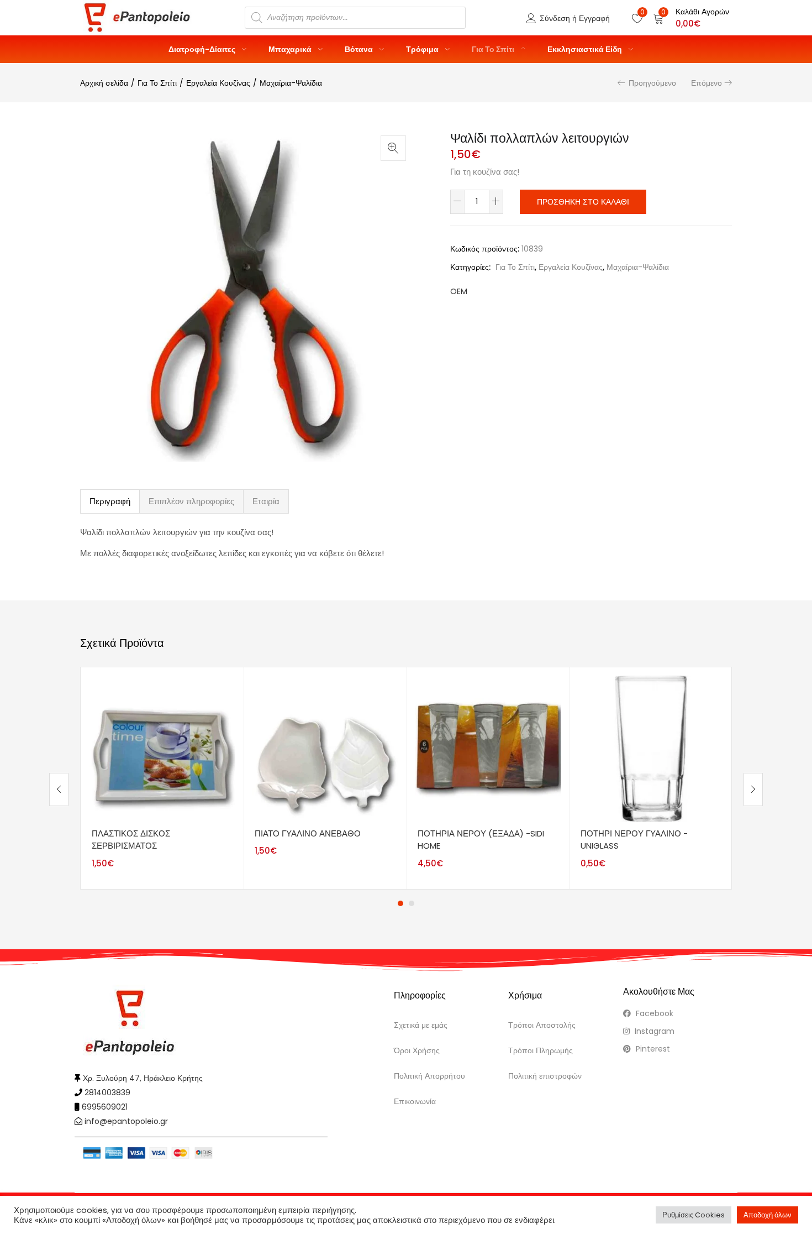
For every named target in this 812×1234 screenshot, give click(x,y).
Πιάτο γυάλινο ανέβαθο (308, 833)
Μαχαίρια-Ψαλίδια (291, 82)
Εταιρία (266, 501)
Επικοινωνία (415, 1101)
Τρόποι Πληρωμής (540, 1050)
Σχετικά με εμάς (420, 1025)
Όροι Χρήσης (417, 1050)
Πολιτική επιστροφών (545, 1075)
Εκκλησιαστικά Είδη (585, 49)
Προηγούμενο (652, 82)
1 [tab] (400, 903)
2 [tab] (411, 903)
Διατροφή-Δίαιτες (202, 49)
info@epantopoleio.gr (126, 1121)
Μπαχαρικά (290, 49)
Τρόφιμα (423, 49)
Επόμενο (706, 82)
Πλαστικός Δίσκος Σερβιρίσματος (131, 840)
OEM (458, 291)
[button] (691, 18)
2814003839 (107, 1092)
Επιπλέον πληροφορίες (191, 501)
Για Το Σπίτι (494, 49)
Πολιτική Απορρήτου (429, 1075)
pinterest (652, 1048)
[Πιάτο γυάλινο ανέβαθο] (325, 748)
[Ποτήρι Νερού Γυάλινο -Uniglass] (651, 748)
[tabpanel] (162, 778)
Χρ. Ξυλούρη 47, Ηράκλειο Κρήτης (143, 1078)
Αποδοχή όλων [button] (768, 1215)
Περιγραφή (109, 501)
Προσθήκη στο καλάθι (583, 201)
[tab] (110, 501)
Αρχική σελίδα (104, 82)
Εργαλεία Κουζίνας (218, 82)
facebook (653, 1013)
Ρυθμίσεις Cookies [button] (693, 1215)
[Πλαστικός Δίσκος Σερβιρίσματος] (162, 748)
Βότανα (360, 49)
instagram (653, 1031)
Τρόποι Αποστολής (542, 1025)
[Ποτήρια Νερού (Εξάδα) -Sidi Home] (488, 748)
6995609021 (105, 1106)
